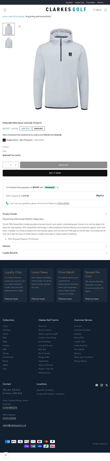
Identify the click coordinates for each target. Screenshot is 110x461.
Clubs (5, 326)
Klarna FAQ (79, 337)
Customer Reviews (82, 330)
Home (5, 17)
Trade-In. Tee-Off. (46, 369)
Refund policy (44, 373)
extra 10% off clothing (16, 17)
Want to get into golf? (48, 334)
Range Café (43, 357)
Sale (4, 369)
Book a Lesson (44, 330)
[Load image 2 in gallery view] (9, 42)
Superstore (43, 361)
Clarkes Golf (103, 444)
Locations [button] (42, 384)
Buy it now (55, 173)
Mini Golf (42, 349)
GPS (4, 349)
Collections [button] (8, 320)
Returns (100, 2)
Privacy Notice (80, 361)
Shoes (5, 334)
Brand (5, 361)
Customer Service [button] (83, 320)
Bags (5, 341)
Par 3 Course (44, 353)
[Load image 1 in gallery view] (9, 29)
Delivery (77, 334)
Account (78, 326)
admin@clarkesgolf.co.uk (14, 425)
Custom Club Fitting (47, 337)
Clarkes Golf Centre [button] (48, 320)
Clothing (6, 330)
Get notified (11, 155)
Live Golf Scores (45, 345)
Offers (5, 365)
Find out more (11, 298)
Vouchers (69, 2)
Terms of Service (45, 365)
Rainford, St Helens (45, 390)
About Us (42, 326)
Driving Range (44, 341)
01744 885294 (10, 407)
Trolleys (6, 345)
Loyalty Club (79, 2)
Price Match (90, 2)
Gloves (6, 353)
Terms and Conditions (83, 357)
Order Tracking (80, 345)
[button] (5, 10)
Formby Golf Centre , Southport (50, 394)
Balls (5, 337)
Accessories (8, 357)
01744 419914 (63, 203)
